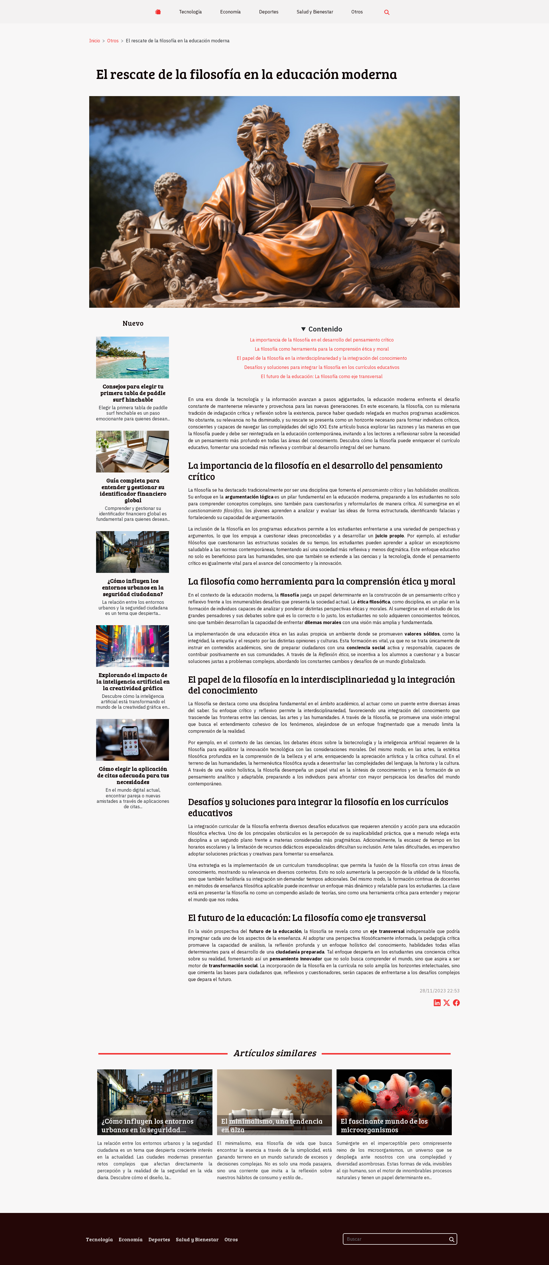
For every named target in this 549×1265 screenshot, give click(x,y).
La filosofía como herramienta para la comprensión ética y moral (322, 349)
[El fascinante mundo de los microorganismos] (394, 1102)
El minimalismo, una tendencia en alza (272, 1125)
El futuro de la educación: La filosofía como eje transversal (322, 376)
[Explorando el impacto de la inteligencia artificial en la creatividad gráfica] (132, 646)
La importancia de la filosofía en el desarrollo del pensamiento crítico (322, 340)
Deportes (269, 12)
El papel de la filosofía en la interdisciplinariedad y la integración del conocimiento (322, 358)
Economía (230, 12)
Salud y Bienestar (315, 12)
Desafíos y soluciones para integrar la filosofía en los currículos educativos (321, 367)
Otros (357, 12)
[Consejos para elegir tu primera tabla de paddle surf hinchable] (132, 357)
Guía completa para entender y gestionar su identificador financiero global (133, 490)
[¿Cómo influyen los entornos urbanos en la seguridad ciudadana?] (132, 552)
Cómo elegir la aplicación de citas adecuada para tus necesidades (133, 775)
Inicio (94, 40)
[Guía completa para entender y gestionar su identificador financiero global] (132, 451)
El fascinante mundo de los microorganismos (384, 1125)
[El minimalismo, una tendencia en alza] (274, 1102)
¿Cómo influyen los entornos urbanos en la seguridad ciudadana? (133, 587)
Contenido (325, 328)
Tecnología (190, 12)
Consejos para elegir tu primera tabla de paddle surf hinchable (133, 392)
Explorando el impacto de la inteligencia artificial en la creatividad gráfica (133, 681)
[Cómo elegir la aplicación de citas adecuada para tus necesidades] (132, 740)
